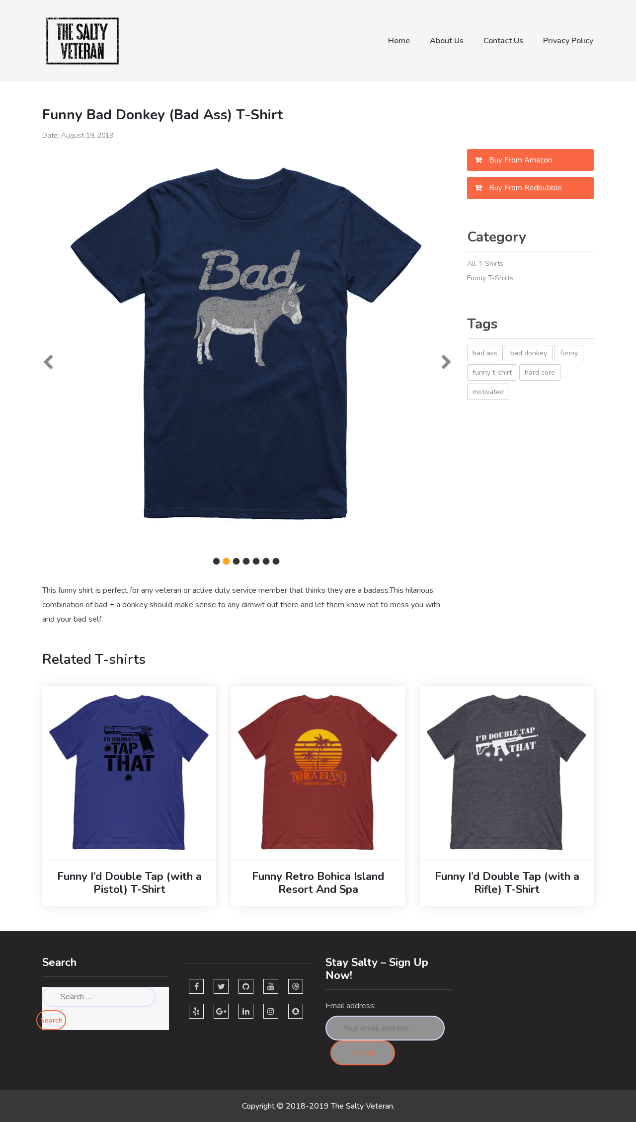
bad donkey (528, 353)
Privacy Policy (568, 40)
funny (569, 353)
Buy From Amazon (519, 160)
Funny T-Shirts (490, 278)
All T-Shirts (485, 263)
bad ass (485, 353)
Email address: (350, 1005)
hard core (540, 372)
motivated (488, 392)
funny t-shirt (492, 372)
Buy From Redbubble (524, 188)
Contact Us (503, 40)
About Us (447, 40)
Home (399, 40)
